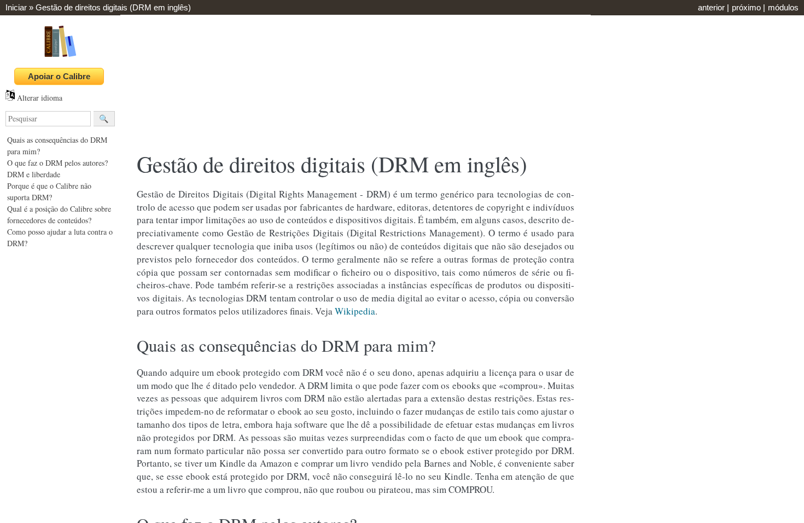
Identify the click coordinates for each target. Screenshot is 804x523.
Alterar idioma (38, 97)
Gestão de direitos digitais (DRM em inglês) (113, 7)
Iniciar (16, 7)
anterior (711, 7)
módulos (783, 7)
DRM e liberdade (33, 174)
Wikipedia (355, 311)
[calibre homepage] (60, 56)
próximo (746, 7)
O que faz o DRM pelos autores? (57, 163)
